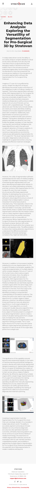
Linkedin (21, 481)
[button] (3, 4)
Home (3, 17)
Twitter (18, 481)
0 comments (25, 51)
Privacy (9, 487)
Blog (10, 17)
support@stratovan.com (18, 478)
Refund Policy (16, 487)
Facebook (15, 481)
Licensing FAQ (25, 487)
